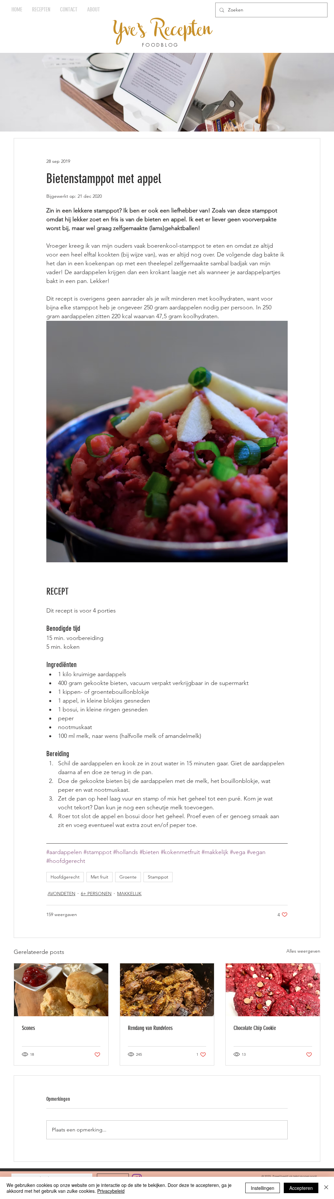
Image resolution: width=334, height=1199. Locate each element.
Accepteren (301, 1188)
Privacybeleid (111, 1191)
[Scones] (61, 989)
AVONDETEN (61, 893)
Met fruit (99, 877)
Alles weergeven (303, 951)
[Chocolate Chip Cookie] (273, 989)
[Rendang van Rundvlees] (167, 989)
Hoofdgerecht (65, 877)
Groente (128, 877)
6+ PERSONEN (96, 893)
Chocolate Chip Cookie (255, 1028)
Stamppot (158, 877)
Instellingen (262, 1188)
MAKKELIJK (129, 893)
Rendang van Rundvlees (150, 1028)
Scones (28, 1028)
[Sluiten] (326, 1188)
